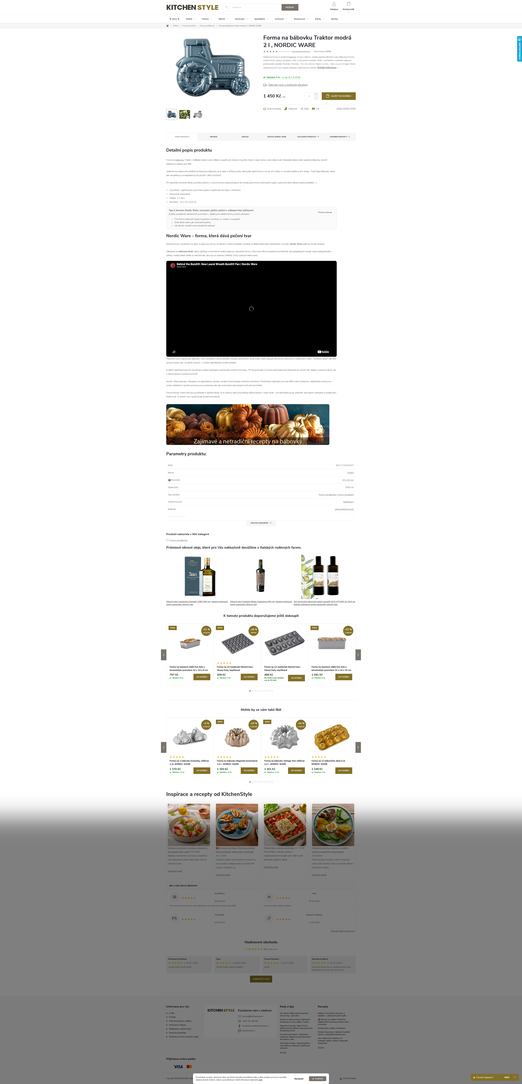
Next (358, 654)
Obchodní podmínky (177, 1033)
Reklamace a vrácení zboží (180, 1029)
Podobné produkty (338, 137)
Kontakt (172, 1017)
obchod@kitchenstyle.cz (252, 1016)
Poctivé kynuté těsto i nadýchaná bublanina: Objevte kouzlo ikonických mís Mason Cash (295, 1037)
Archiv (283, 1052)
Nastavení (298, 1078)
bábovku (292, 57)
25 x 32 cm (348, 480)
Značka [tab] (276, 137)
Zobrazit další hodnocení (342, 931)
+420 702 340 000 (250, 1021)
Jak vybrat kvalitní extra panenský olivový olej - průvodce (294, 1014)
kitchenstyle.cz (248, 1030)
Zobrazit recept (175, 871)
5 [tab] (259, 691)
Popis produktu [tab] (182, 137)
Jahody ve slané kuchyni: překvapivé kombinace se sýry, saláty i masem (295, 1020)
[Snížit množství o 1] (316, 98)
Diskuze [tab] (245, 137)
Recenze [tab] (213, 137)
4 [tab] (257, 691)
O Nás (171, 1013)
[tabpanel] (190, 655)
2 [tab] (252, 691)
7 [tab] (264, 691)
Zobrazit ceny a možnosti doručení (288, 85)
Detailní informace (326, 67)
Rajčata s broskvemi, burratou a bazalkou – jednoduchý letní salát (332, 1014)
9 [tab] (269, 691)
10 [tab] (272, 691)
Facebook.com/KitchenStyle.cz (255, 1026)
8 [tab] (267, 691)
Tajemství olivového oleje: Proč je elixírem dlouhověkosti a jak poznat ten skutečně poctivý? (296, 1028)
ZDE (260, 1080)
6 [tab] (262, 691)
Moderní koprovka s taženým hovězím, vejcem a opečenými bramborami (334, 1033)
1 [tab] (250, 691)
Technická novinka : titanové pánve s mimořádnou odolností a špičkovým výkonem (295, 1045)
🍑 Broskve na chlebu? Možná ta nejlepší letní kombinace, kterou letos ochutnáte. (333, 1022)
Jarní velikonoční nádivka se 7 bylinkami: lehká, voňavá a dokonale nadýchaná (333, 1040)
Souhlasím (319, 1078)
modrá (350, 472)
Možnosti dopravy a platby (180, 1021)
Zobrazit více (261, 979)
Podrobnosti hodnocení (301, 51)
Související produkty (306, 137)
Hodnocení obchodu (261, 942)
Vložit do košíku (341, 96)
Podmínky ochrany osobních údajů (183, 1036)
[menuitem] (174, 19)
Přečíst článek (325, 212)
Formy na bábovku (328, 494)
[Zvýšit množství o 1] (316, 94)
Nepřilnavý (348, 501)
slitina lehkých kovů (344, 509)
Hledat (290, 7)
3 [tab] (255, 691)
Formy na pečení (346, 494)
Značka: (346, 108)
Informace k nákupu (177, 1025)
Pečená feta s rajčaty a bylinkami (279, 848)
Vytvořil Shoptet (349, 1078)
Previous (163, 654)
